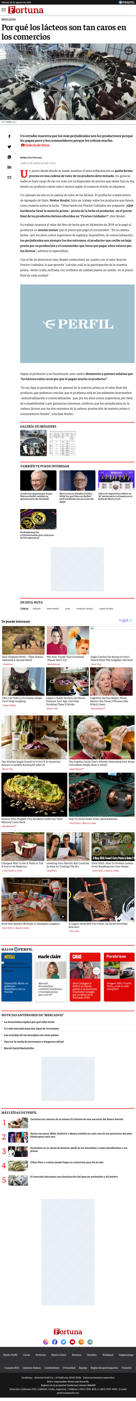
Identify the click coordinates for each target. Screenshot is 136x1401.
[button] (128, 50)
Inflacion (37, 608)
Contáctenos (51, 1367)
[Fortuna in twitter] (63, 1342)
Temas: (24, 608)
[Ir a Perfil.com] (127, 3)
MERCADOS (8, 19)
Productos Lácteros (84, 608)
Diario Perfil (10, 1354)
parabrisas (119, 958)
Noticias (41, 1354)
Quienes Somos (32, 1367)
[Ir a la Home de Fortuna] (26, 9)
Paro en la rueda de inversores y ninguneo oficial (34, 1041)
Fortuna (76, 1354)
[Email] (9, 177)
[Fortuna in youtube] (72, 1342)
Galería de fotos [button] (38, 145)
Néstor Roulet (53, 608)
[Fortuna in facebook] (54, 1342)
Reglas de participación (104, 1367)
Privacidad (69, 1367)
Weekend (107, 1354)
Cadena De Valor (106, 608)
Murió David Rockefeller (19, 1048)
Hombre (92, 1354)
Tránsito (126, 1367)
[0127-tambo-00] (33, 443)
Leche (67, 608)
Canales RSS (11, 1367)
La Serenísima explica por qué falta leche (29, 1021)
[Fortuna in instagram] (46, 1342)
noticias (16, 958)
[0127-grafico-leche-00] (63, 443)
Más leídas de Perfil (19, 1112)
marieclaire (51, 958)
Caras (26, 1354)
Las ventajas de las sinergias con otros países (31, 1035)
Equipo (83, 1367)
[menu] (3, 9)
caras (85, 958)
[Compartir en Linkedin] (9, 167)
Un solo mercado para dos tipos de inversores (31, 1028)
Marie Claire (58, 1354)
